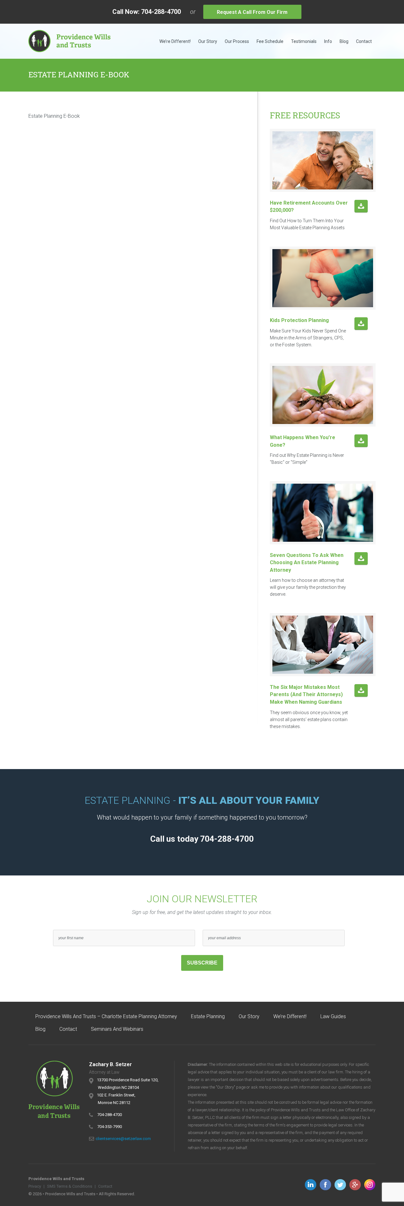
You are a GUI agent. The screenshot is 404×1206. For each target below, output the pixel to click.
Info (328, 41)
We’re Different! (175, 41)
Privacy (34, 1186)
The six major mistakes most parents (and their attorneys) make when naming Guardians (306, 694)
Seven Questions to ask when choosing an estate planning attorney (306, 562)
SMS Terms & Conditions (69, 1186)
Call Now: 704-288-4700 (146, 11)
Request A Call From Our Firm (252, 12)
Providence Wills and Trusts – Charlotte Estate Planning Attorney (106, 1016)
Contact (364, 41)
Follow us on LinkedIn (310, 1184)
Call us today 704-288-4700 (202, 839)
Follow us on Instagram (370, 1184)
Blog (344, 41)
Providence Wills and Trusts (69, 41)
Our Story (207, 41)
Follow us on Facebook (325, 1184)
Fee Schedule (270, 41)
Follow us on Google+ (355, 1184)
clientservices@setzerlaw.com (123, 1138)
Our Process (237, 41)
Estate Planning (208, 1016)
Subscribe (202, 962)
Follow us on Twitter (340, 1184)
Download (361, 206)
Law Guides (333, 1016)
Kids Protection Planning (299, 320)
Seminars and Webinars (117, 1029)
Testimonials (304, 41)
